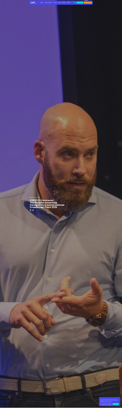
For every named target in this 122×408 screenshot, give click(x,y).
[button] (30, 210)
